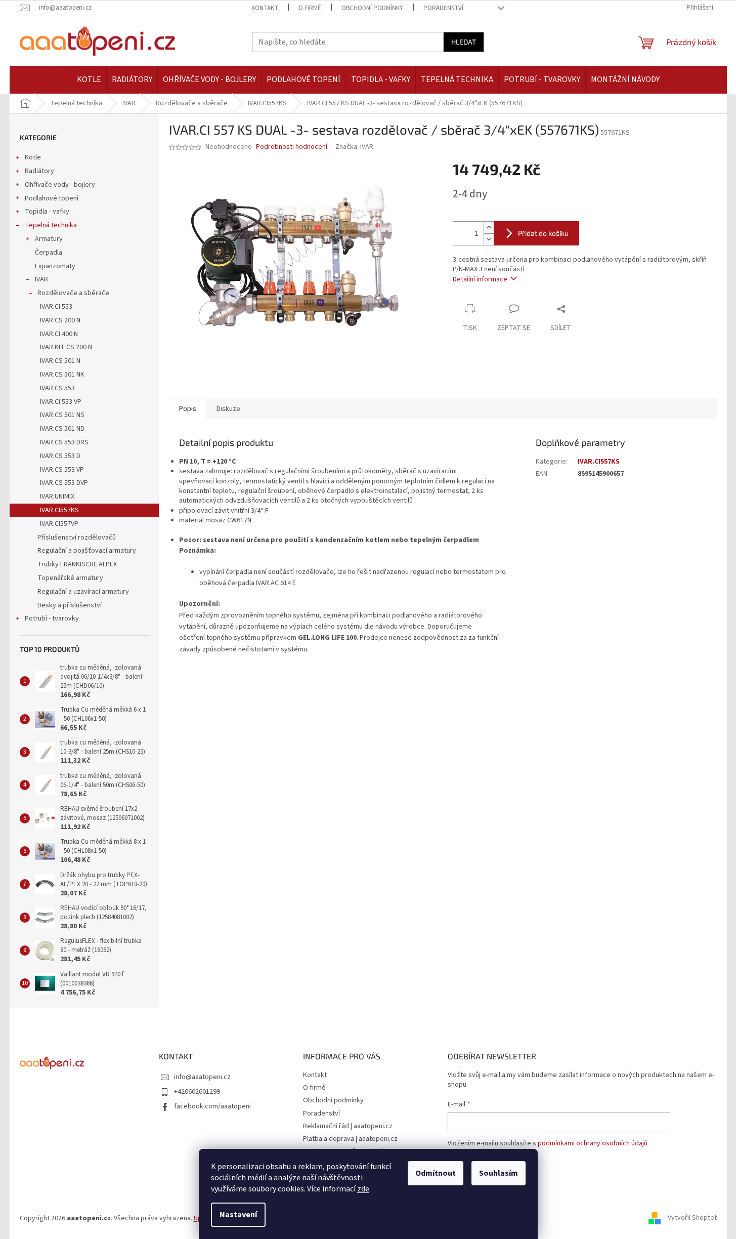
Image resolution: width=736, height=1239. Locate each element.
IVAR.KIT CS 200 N (66, 347)
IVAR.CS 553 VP (62, 470)
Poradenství (443, 8)
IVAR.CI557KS (59, 510)
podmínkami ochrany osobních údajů (592, 1143)
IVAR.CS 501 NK (62, 374)
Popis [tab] (187, 409)
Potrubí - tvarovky (52, 618)
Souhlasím (498, 1173)
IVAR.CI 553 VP (60, 402)
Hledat (463, 41)
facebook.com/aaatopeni (212, 1106)
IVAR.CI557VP (59, 524)
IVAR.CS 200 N (60, 320)
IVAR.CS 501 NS (62, 415)
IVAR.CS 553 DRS (64, 442)
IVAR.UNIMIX (57, 496)
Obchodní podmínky (372, 8)
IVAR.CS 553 (57, 388)
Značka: (354, 147)
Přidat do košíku (543, 233)
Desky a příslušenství (69, 605)
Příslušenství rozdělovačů (76, 537)
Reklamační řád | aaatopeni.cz (348, 1126)
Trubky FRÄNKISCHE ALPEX (77, 564)
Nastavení (238, 1214)
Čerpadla (48, 252)
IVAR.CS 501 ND (62, 429)
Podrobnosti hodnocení (291, 147)
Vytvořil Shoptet (692, 1218)
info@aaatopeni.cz (202, 1077)
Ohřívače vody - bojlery (60, 185)
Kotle (33, 157)
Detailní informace (480, 279)
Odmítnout (435, 1173)
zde (363, 1188)
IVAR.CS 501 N (60, 361)
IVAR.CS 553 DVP (64, 483)
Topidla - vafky (47, 211)
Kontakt (264, 8)
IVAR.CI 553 (56, 307)
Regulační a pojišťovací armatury (86, 551)
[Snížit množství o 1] (489, 239)
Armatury (49, 239)
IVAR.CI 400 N (59, 334)
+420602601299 (197, 1092)
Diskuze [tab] (228, 409)
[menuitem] (89, 80)
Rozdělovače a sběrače (73, 293)
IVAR (41, 279)
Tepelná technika (51, 225)
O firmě (309, 8)
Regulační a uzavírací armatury (83, 592)
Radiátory (39, 171)
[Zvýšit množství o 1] (489, 227)
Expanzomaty (55, 266)
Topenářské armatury (70, 578)
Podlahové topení (51, 198)
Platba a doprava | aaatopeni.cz (350, 1139)
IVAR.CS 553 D (60, 456)
